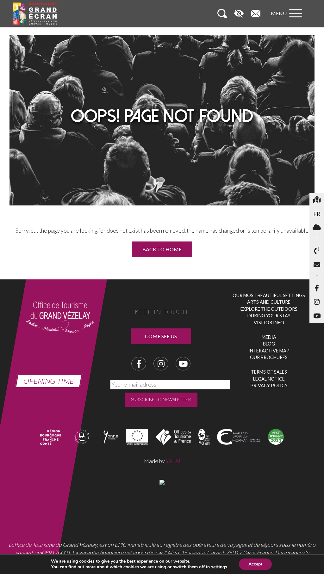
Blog (269, 343)
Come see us (161, 336)
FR (317, 214)
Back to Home (162, 249)
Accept (255, 564)
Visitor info (269, 322)
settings (219, 567)
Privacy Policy (269, 385)
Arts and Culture (268, 302)
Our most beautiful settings (269, 295)
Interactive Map (269, 350)
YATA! (173, 461)
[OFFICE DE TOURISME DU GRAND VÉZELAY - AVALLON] (162, 482)
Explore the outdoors (268, 309)
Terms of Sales (269, 372)
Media (269, 337)
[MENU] (288, 19)
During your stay (268, 315)
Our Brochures (269, 357)
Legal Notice (269, 379)
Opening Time (49, 381)
